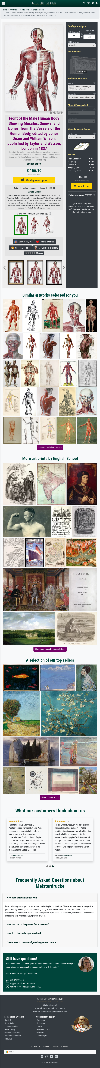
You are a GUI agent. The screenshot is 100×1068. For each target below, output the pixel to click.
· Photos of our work (43, 1029)
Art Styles (13, 10)
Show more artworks (50, 797)
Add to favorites (46, 241)
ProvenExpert (28, 855)
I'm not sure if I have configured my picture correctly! (32, 942)
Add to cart (83, 186)
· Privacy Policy (9, 1029)
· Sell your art (40, 1023)
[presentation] (5, 267)
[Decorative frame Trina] (38, 272)
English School (38, 10)
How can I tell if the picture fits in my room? (28, 924)
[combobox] (82, 45)
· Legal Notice (9, 1023)
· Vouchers (40, 1033)
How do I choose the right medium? (24, 933)
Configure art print (36, 180)
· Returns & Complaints (12, 1036)
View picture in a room (47, 248)
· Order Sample (41, 1036)
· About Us (8, 1039)
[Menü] (3, 3)
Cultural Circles (25, 10)
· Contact (7, 1020)
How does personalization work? (23, 897)
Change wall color (22, 248)
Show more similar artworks (50, 447)
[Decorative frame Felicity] (57, 272)
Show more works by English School (50, 649)
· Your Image (40, 1020)
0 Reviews (39, 253)
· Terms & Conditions (11, 1026)
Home (5, 10)
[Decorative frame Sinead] (18, 272)
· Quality (39, 1026)
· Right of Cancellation (12, 1033)
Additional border (73, 42)
